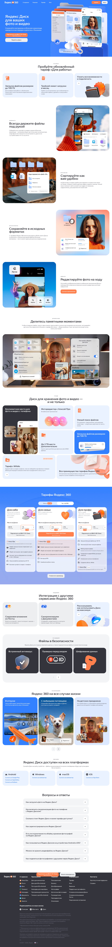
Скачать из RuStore (11, 782)
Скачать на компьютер (39, 777)
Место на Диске (12, 522)
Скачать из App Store (92, 777)
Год (65, 503)
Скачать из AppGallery (12, 780)
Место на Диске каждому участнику (50, 522)
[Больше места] (33, 527)
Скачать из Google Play (12, 777)
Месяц (47, 503)
